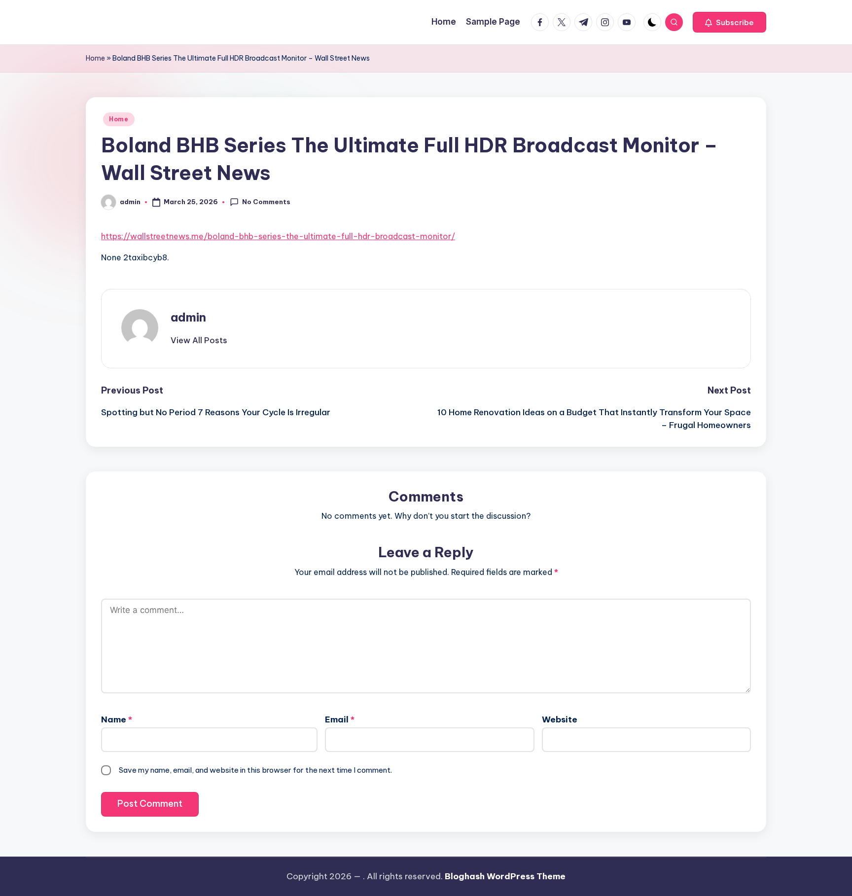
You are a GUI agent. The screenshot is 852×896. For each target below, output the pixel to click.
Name (116, 719)
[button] (729, 22)
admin (188, 317)
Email (340, 719)
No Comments (266, 202)
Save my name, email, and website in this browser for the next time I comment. (255, 770)
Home (95, 58)
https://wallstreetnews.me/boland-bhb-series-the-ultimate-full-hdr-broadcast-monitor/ (278, 236)
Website (559, 719)
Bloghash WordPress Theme (505, 876)
